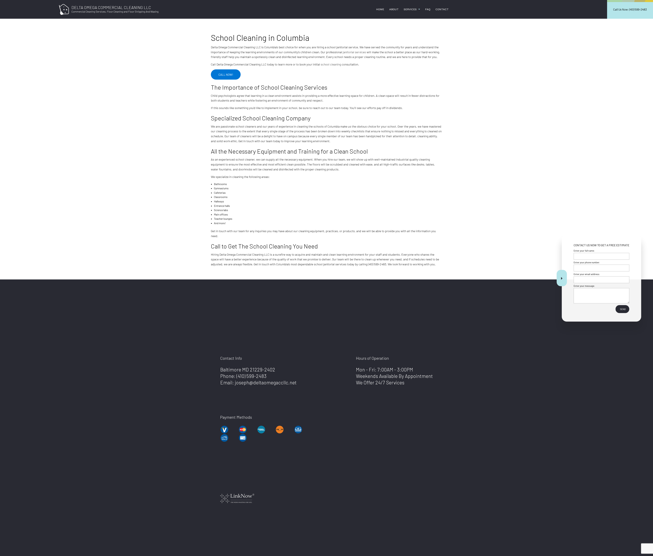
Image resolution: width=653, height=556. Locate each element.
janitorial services (354, 52)
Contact (442, 9)
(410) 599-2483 (251, 376)
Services (410, 9)
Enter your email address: (585, 274)
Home (380, 9)
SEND (621, 309)
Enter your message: (583, 285)
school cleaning (331, 64)
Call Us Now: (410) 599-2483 (630, 9)
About (394, 9)
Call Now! (226, 74)
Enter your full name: (582, 250)
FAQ (427, 9)
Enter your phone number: (585, 262)
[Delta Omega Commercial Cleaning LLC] (64, 9)
